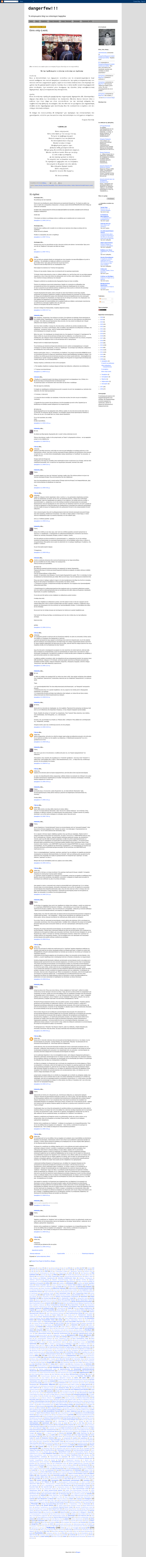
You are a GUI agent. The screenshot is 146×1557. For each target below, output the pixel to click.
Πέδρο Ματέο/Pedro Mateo (69, 1439)
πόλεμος (92, 1445)
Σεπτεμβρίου (105, 376)
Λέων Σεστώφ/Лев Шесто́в (46, 1389)
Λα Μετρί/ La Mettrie (74, 1384)
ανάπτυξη (80, 1286)
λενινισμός (81, 1386)
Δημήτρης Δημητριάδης (87, 1323)
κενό (75, 1372)
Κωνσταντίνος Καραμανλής (64, 1381)
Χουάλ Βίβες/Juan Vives (56, 1518)
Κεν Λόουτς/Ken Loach (34, 1372)
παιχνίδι (37, 1438)
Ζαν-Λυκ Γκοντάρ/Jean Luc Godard (81, 1348)
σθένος (74, 1465)
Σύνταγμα (52, 1476)
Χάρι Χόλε (90, 1513)
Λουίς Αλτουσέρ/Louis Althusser (67, 1392)
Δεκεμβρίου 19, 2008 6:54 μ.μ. (42, 939)
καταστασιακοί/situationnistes (47, 1370)
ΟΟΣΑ (59, 1434)
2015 (51, 1271)
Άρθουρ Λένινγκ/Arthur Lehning (46, 1296)
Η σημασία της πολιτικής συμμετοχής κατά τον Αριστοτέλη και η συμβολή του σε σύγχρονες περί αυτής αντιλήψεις (107, 261)
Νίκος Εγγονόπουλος (48, 1424)
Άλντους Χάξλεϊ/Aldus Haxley (48, 1286)
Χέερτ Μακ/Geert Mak (83, 1515)
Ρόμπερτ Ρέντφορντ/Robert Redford (54, 1458)
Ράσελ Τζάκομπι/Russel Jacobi (62, 1451)
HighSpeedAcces (35, 1528)
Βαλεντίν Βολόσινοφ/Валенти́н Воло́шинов (46, 1300)
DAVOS (51, 1524)
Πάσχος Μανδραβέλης (55, 1439)
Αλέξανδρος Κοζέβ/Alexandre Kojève (67, 1278)
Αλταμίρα (59, 1286)
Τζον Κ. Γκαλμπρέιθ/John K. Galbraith (50, 1485)
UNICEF (37, 1536)
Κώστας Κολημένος (48, 1382)
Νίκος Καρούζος (69, 1424)
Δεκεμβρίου (105, 361)
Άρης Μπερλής (32, 1296)
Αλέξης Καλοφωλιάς (82, 1281)
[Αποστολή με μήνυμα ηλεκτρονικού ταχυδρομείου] (53, 183)
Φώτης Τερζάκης (72, 1512)
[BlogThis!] (55, 183)
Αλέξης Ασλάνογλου (71, 1281)
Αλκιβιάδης (61, 1283)
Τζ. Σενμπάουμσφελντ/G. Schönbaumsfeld (66, 1482)
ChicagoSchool (75, 1522)
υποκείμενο (87, 1498)
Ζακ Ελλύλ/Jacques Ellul (64, 1345)
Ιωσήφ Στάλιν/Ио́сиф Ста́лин (38, 1364)
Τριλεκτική (43, 1495)
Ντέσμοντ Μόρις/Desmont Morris (65, 1429)
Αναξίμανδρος (72, 1286)
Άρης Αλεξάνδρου (76, 1294)
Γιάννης (36, 446)
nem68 (70, 1531)
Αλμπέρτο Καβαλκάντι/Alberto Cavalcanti (77, 1284)
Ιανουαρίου (105, 383)
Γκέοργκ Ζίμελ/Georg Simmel (45, 1316)
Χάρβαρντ (74, 1513)
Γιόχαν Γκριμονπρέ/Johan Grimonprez (55, 1313)
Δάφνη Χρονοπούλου (107, 242)
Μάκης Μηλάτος (71, 1396)
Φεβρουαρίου (105, 381)
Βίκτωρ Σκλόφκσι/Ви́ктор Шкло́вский (56, 1304)
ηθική (36, 1355)
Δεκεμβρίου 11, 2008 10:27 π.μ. (42, 310)
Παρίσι (91, 1438)
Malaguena (32, 1531)
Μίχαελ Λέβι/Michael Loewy (73, 1411)
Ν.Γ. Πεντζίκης (79, 1421)
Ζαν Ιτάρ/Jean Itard (34, 1348)
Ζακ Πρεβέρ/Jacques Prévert (71, 1347)
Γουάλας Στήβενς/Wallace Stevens (74, 1319)
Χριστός (86, 1518)
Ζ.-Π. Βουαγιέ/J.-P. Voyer (69, 1343)
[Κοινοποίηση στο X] (57, 183)
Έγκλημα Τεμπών (49, 1328)
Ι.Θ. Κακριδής (52, 1359)
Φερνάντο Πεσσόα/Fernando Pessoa (59, 1502)
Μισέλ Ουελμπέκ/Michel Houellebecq (53, 1409)
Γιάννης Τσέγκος (46, 1311)
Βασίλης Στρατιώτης (47, 1301)
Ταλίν (44, 1478)
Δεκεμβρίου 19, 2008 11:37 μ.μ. (42, 1084)
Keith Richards (76, 1529)
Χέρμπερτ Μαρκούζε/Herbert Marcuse (63, 1517)
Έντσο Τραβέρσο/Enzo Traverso (57, 1335)
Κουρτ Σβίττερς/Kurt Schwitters (63, 1377)
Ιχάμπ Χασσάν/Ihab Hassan (66, 1362)
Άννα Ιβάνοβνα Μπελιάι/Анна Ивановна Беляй (40, 1289)
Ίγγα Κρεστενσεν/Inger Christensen (46, 1360)
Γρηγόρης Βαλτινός (38, 1323)
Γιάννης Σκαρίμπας (36, 1311)
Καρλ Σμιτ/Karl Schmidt (87, 1367)
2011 (101, 352)
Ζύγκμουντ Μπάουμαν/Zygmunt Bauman (50, 1353)
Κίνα (93, 1372)
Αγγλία (76, 1273)
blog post (101, 77)
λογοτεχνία (50, 1391)
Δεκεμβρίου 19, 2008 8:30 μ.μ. (42, 979)
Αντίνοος (75, 1291)
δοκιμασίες (83, 1325)
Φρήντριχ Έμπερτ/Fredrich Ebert (61, 1510)
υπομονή (31, 1500)
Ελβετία (48, 1330)
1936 (93, 1268)
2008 (46, 1271)
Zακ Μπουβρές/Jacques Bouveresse (77, 1536)
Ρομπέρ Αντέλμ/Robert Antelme (79, 1456)
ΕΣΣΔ (71, 1340)
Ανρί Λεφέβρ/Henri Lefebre (85, 1289)
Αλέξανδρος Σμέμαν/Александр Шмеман (39, 1279)
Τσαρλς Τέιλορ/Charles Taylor (71, 1497)
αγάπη (70, 1273)
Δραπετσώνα (32, 1326)
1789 (43, 1268)
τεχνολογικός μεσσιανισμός (71, 1480)
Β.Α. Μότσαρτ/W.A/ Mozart (82, 1298)
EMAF (40, 1525)
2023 (101, 324)
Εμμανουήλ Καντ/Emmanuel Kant (62, 1333)
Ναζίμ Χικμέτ (89, 1421)
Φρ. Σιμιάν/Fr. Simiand (62, 1505)
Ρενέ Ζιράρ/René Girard (49, 1453)
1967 (75, 1269)
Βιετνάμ (59, 1303)
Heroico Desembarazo (107, 257)
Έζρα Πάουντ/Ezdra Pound (61, 1328)
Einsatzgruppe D (33, 1525)
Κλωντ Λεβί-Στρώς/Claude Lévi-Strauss (75, 1374)
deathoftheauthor (60, 1524)
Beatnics (87, 1520)
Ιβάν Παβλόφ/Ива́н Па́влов (78, 1359)
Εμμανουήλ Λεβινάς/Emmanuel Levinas (82, 1333)
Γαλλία (69, 1308)
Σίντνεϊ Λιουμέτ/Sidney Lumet (71, 1466)
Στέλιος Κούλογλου (33, 1473)
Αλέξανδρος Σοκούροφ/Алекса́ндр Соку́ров (62, 1279)
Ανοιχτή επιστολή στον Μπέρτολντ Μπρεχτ (106, 166)
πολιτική (40, 1446)
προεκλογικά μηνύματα (66, 1446)
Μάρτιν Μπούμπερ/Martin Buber (46, 1404)
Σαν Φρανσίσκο (45, 1461)
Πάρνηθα (31, 1439)
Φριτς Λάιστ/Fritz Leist (48, 1512)
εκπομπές (39, 1330)
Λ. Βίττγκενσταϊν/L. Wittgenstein (46, 1384)
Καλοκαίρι (32, 1365)
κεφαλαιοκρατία (84, 1372)
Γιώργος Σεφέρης (56, 1314)
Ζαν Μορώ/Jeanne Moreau (47, 1348)
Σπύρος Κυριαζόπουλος (67, 1470)
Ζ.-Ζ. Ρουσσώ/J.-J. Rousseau (54, 1343)
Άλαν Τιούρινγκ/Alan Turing (55, 1276)
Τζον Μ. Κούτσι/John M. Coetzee (82, 1485)
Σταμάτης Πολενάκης (34, 1471)
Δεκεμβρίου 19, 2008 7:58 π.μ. (42, 816)
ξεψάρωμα (39, 1433)
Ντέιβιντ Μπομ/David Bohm (82, 1428)
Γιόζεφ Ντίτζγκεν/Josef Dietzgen (74, 1311)
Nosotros (83, 1531)
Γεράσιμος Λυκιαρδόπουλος (85, 1308)
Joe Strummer (60, 1529)
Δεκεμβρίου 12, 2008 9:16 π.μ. (42, 464)
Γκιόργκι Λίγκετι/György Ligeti (36, 1318)
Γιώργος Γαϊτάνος (89, 1313)
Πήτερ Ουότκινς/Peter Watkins (51, 1443)
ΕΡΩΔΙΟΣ (60, 1340)
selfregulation (51, 1534)
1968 (80, 1269)
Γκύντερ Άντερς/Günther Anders (46, 1320)
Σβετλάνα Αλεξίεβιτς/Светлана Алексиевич (79, 1463)
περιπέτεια (90, 1439)
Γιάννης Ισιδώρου (61, 1310)
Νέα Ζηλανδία (73, 1423)
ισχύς (56, 1362)
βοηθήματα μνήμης (49, 1308)
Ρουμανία (53, 1460)
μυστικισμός (90, 1419)
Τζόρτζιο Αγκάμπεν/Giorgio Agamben (53, 1490)
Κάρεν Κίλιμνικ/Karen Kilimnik (56, 1365)
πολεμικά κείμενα (82, 1445)
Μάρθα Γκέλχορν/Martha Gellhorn (69, 1399)
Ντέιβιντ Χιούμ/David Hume (49, 1429)
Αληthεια (55, 1283)
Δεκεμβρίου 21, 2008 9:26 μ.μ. (42, 1232)
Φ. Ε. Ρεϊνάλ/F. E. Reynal (42, 1500)
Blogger (78, 1552)
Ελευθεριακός (32, 1331)
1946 (49, 1269)
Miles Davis (47, 1531)
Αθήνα (55, 1274)
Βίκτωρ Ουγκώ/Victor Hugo (86, 1303)
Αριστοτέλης (84, 1296)
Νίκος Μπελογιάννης (80, 1424)
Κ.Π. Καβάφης (51, 1364)
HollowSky (37, 315)
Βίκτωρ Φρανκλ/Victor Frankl (75, 1304)
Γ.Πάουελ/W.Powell (61, 1308)
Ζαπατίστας (49, 1350)
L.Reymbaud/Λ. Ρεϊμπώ (87, 1529)
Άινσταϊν (78, 1274)
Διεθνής (67, 1325)
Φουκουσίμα (87, 1503)
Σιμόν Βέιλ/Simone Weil (84, 1465)
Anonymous (101, 75)
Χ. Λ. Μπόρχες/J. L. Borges (84, 1512)
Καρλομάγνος (32, 1369)
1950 (58, 1269)
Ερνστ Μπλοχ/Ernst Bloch (50, 1340)
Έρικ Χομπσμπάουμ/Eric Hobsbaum (43, 1338)
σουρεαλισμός (50, 1470)
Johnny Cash (68, 1529)
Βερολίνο (48, 1303)
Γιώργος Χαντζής (38, 185)
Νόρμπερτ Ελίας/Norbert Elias (69, 1426)
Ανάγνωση (104, 269)
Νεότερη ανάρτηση (35, 1253)
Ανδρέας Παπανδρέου (45, 1288)
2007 (101, 386)
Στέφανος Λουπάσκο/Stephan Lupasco (77, 1473)
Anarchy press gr (105, 223)
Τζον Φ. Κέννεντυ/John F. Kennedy (81, 1487)
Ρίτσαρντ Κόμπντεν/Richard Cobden (38, 1455)
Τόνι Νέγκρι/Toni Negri (63, 1493)
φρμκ (56, 1512)
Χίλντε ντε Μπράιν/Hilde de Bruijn (85, 1517)
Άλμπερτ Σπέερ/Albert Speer (42, 1284)
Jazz (37, 1529)
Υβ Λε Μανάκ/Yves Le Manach (45, 1498)
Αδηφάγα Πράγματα (105, 139)
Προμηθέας (90, 1446)
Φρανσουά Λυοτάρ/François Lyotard (84, 185)
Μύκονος (83, 1419)
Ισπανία (37, 1362)
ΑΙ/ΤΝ (61, 1274)
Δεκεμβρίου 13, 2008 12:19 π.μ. (42, 627)
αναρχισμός (89, 1286)
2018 (101, 336)
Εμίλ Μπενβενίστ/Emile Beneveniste (61, 1331)
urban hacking (45, 1536)
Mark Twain (39, 1531)
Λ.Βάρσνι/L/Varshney (63, 1384)
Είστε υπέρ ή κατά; (106, 371)
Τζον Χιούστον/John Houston (49, 1488)
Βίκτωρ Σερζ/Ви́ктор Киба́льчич (36, 1304)
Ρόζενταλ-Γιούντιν (54, 1456)
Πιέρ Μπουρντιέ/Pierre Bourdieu (80, 1443)
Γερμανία (31, 1310)
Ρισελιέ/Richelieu (81, 1453)
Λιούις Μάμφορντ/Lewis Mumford (79, 1389)
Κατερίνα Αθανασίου (61, 1370)
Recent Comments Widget (109, 97)
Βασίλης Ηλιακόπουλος (35, 1301)
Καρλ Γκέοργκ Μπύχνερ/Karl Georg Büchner (75, 1365)
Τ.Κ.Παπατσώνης (80, 1476)
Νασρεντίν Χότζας (57, 1423)
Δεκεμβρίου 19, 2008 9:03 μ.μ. (42, 1031)
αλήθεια (47, 1283)
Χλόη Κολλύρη (46, 1518)
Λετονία (90, 1387)
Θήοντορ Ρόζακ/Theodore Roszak (70, 1357)
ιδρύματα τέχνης (60, 1360)
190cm (78, 1268)
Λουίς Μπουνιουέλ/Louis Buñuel (84, 1392)
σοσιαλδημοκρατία (74, 1468)
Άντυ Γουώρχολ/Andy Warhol (80, 1293)
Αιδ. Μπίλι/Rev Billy (69, 1274)
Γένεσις (75, 1308)
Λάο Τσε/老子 (59, 1386)
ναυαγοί (65, 1423)
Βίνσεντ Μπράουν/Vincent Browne (43, 1306)
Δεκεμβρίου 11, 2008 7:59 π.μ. (42, 252)
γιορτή (85, 1311)
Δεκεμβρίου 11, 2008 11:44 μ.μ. (42, 423)
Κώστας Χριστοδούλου (73, 1382)
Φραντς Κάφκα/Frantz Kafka (55, 1508)
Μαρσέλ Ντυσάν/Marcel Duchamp (42, 1402)
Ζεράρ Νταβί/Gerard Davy (87, 1350)
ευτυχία (42, 1343)
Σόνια (67, 1468)
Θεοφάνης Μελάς (48, 1357)
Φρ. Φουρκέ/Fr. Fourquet (75, 1505)
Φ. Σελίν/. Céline (53, 1500)
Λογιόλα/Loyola (34, 1391)
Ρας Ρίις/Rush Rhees (46, 1451)
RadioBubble (39, 1533)
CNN (89, 1522)
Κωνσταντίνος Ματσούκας (78, 1381)
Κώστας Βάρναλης (90, 1381)
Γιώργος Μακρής (33, 1314)
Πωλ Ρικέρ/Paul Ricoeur (48, 1450)
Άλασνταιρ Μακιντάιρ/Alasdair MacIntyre (73, 1276)
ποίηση (73, 185)
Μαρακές (57, 1399)
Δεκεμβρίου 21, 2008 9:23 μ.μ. (42, 1205)
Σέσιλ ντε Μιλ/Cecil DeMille (65, 1465)
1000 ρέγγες (32, 1268)
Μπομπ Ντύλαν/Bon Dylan (35, 1419)
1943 (41, 1269)
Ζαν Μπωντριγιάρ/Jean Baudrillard (63, 1348)
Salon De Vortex (33, 1534)
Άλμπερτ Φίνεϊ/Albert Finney (58, 1284)
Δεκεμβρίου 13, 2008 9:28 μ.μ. (42, 742)
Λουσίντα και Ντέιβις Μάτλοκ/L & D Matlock (55, 1394)
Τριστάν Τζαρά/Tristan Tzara (55, 1495)
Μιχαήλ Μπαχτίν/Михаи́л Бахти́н (65, 1412)
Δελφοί (67, 1323)
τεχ (92, 1478)
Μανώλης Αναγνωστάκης (64, 185)
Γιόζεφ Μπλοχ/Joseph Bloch (58, 1311)
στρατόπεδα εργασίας (59, 1475)
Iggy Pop (68, 1528)
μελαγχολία (78, 1404)
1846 (52, 1268)
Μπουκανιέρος (47, 1419)
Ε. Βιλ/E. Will (64, 1326)
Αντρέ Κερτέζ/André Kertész (47, 1293)
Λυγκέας (69, 1394)
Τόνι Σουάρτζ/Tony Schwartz (78, 1493)
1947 (54, 1269)
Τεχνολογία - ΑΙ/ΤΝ (87, 21)
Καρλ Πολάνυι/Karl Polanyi (73, 1367)
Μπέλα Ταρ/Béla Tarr (82, 1416)
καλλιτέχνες (89, 1364)
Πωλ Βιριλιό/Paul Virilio (46, 1448)
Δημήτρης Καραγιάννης (35, 1325)
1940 (36, 1269)
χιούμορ (31, 1519)
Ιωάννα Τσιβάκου (79, 1362)
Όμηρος (47, 1434)
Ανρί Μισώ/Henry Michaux (35, 1291)
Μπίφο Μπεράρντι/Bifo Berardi (70, 1418)
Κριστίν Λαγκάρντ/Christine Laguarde (58, 1379)
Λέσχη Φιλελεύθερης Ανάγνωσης (79, 1387)
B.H (99, 62)
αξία (39, 1295)
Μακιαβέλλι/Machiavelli (82, 1396)
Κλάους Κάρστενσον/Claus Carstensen (40, 1374)
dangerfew (34, 1524)
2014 (101, 345)
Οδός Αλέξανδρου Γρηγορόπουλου (106, 366)
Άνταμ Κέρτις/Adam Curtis (65, 1291)
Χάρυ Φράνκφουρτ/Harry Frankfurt (57, 1515)
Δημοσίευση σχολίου (37, 1250)
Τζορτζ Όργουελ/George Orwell (80, 1488)
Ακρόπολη (32, 1276)
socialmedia (72, 1534)
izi (30, 187)
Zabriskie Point (90, 1536)
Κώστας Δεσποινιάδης (36, 1382)
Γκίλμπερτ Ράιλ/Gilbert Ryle (85, 1316)
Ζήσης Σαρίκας (59, 1352)
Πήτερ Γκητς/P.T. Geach (57, 1441)
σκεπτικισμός (89, 1466)
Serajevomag (59, 1534)
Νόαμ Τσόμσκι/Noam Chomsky (54, 1426)
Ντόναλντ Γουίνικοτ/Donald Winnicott (50, 1431)
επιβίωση (57, 1336)
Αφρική (55, 1298)
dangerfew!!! (43, 8)
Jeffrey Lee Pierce (44, 1529)
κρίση (84, 1377)
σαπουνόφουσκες (56, 1461)
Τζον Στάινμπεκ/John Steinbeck (62, 1487)
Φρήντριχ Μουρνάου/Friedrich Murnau (79, 1510)
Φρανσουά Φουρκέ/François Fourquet (38, 1508)
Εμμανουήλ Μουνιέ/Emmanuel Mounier (38, 1335)
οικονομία (69, 1433)
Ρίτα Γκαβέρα (90, 1453)
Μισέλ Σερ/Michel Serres (83, 1409)
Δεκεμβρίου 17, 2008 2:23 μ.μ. (42, 800)
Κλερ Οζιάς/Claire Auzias (57, 1374)
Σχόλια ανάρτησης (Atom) (43, 1256)
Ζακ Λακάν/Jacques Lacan (83, 1345)
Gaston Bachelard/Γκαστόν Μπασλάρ (78, 1525)
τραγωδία (89, 1493)
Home (31, 21)
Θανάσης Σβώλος (51, 1355)
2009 (101, 356)
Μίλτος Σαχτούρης (52, 1408)
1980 (93, 1269)
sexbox (66, 1534)
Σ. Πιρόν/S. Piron (87, 1460)
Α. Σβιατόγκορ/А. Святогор (75, 1271)
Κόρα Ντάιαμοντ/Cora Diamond (67, 1376)
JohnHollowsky (102, 52)
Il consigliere (104, 369)
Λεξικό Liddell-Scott (34, 1387)
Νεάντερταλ (89, 1423)
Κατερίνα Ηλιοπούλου (74, 1370)
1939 (32, 1269)
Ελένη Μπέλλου (79, 1330)
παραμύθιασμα (83, 1438)
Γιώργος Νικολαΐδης (45, 1314)
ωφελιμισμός (41, 1520)
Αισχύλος (83, 1274)
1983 (32, 1271)
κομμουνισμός (33, 1376)
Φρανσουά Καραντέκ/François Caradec (63, 1507)
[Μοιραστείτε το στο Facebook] (59, 183)
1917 (83, 1268)
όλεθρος (40, 1435)
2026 (101, 317)
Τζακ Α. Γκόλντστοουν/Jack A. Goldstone (51, 1483)
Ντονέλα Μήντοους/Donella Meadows (70, 1431)
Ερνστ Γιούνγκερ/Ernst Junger (80, 1338)
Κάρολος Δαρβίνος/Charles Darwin (48, 1369)
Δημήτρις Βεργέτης (47, 1325)
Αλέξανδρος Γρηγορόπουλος (47, 1278)
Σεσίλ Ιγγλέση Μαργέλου (51, 1465)
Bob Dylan (44, 1522)
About (37, 21)
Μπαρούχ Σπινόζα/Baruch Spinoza (50, 1416)
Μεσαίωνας (32, 1406)
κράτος (76, 1377)
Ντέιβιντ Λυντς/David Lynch (67, 1428)
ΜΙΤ (64, 1411)
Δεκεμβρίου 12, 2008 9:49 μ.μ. (42, 552)
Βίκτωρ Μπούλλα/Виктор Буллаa (70, 1303)
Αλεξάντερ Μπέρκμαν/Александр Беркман (53, 1281)
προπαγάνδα (33, 1448)
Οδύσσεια (61, 1433)
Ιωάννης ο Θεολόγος (89, 1362)
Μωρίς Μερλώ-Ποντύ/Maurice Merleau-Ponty (40, 1421)
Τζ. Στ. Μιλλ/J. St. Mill (83, 1482)
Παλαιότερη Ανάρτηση (88, 1253)
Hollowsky (50, 1528)
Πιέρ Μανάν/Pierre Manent (66, 1443)
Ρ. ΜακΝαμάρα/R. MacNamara (64, 1450)
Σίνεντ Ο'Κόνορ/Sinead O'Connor (55, 1466)
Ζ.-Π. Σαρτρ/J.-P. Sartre (47, 1345)
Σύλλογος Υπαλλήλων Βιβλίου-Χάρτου (38, 1476)
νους (79, 1426)
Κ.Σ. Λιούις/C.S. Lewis (62, 1364)
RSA (92, 1533)
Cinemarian (83, 1522)
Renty (63, 1533)
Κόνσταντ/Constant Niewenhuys (48, 1376)
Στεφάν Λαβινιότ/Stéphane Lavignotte (57, 1473)
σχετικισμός (59, 1476)
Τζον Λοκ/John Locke (66, 1485)
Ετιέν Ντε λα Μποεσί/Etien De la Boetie (83, 1340)
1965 (71, 1269)
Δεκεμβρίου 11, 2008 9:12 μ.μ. (42, 371)
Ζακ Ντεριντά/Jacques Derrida (54, 1347)
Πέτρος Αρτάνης (33, 1441)
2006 (41, 1271)
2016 (101, 340)
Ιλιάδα (76, 1360)
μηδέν (76, 1406)
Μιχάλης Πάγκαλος (40, 1414)
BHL (33, 1522)
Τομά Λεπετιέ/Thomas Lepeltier (49, 1492)
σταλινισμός (78, 1470)
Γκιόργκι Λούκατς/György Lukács (53, 1318)
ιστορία (49, 1362)
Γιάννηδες (39, 1310)
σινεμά (41, 1467)
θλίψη (81, 1357)
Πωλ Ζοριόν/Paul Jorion (73, 1448)
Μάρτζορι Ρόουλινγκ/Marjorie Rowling (77, 1402)
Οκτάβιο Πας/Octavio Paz (82, 1433)
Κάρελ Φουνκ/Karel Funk (42, 1365)
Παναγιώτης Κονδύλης (48, 1438)
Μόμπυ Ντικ (48, 1414)
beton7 (92, 1520)
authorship (73, 1520)
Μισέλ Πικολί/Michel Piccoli (70, 1409)
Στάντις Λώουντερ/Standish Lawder (83, 1471)
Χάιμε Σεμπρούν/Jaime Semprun (57, 1513)
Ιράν (80, 1360)
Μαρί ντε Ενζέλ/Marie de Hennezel (86, 1399)
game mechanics (64, 1525)
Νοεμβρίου (105, 374)
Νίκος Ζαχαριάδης (59, 1424)
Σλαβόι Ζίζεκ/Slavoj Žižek (58, 1468)
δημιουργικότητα (58, 1325)
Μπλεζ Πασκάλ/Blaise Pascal (86, 1418)
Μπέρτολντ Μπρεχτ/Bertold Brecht (52, 1418)
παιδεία (31, 1438)
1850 (60, 1268)
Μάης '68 (37, 1396)
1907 (73, 1268)
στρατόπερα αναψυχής (73, 1475)
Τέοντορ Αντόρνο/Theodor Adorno (81, 1478)
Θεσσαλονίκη (57, 1357)
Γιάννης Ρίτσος (90, 1310)
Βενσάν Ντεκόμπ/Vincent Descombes (82, 1301)
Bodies (57, 1522)
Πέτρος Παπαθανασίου (44, 1441)
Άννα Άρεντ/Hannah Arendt (85, 1288)
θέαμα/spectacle (71, 1355)
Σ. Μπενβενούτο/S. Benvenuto (72, 1460)
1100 (39, 1268)
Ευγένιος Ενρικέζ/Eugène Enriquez (37, 1341)
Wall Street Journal (56, 1536)
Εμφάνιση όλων (111, 291)
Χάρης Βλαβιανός (82, 1513)
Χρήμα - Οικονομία (66, 21)
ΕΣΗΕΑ (66, 1340)
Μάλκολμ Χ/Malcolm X (47, 1397)
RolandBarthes (85, 1533)
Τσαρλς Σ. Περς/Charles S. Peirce (54, 1497)
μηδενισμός (84, 1406)
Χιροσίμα (39, 1518)
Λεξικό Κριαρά (89, 1386)
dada (93, 1522)
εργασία (83, 1336)
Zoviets (32, 1538)
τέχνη (31, 1480)
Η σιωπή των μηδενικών (107, 363)
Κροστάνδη (45, 1381)
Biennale (38, 1522)
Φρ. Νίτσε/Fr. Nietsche (47, 1505)
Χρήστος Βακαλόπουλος (77, 1518)
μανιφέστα (58, 1397)
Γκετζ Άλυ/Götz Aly (59, 1316)
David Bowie (45, 1524)
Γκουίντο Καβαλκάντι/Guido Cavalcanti (73, 1318)
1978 (88, 1269)
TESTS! (90, 1534)
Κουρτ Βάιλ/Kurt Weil (47, 1377)
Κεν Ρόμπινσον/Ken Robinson (49, 1372)
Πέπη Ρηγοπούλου (81, 1439)
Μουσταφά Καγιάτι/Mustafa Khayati (85, 1414)
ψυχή (33, 1520)
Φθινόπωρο (72, 1502)
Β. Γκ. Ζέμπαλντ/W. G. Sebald (66, 1298)
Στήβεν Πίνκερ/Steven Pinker (43, 1475)
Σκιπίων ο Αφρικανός (34, 1468)
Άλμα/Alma (79, 1283)
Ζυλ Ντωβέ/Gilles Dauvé (69, 1353)
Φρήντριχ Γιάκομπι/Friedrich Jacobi (44, 1510)
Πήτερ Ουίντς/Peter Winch (35, 1443)
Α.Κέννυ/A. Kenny (88, 1271)
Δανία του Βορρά (49, 1323)
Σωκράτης (66, 1476)
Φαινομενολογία (73, 1500)
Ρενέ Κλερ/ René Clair (64, 1453)
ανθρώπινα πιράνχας (58, 1288)
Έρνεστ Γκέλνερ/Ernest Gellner (62, 1338)
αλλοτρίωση (70, 1283)
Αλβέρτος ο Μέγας (88, 1276)
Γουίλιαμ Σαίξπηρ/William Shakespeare (73, 1321)
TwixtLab (31, 1536)
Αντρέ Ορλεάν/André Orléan (63, 1293)
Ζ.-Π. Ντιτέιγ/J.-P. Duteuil (84, 1343)
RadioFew (44, 21)
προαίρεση (55, 1446)
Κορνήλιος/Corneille (34, 1377)
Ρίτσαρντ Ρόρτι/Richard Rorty (73, 1455)
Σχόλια (103, 302)
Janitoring (31, 1529)
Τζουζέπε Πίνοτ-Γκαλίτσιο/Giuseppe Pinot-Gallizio (76, 1490)
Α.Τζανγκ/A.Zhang (62, 1273)
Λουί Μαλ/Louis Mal (81, 1391)
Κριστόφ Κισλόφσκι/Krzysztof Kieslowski (78, 1379)
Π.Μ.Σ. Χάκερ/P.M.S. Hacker (85, 1436)
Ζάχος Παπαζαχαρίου (73, 1350)
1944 (45, 1269)
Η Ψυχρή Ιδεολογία (105, 126)
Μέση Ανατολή (40, 1406)
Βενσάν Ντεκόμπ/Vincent (64, 1301)
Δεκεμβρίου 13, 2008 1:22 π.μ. (42, 665)
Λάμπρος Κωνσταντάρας (48, 1386)
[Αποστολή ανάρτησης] (50, 183)
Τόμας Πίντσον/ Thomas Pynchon (81, 1492)
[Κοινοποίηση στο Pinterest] (61, 183)
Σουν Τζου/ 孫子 (41, 1470)
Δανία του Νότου (60, 1323)
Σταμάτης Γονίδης (88, 1470)
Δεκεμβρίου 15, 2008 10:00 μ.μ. (42, 781)
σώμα (72, 1476)
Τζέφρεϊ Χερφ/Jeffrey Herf (87, 1483)
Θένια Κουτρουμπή (83, 1355)
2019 (101, 333)
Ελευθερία (88, 1330)
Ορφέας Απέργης (67, 1434)
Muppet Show (63, 1531)
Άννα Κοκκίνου (57, 1289)
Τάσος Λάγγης (67, 1478)
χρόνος (92, 1519)
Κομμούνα (90, 1374)
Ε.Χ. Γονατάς (40, 1328)
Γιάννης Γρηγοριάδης (49, 1310)
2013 (101, 347)
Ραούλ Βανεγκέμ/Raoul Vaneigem (81, 1450)
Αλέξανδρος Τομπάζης (81, 1279)
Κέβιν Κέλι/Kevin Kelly (87, 1370)
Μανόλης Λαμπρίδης (70, 1397)
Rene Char (57, 1533)
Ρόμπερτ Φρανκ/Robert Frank (71, 1458)
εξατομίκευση (71, 1335)
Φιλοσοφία (77, 21)
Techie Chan (104, 207)
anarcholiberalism (55, 1520)
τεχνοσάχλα (87, 1480)
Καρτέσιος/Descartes (65, 1369)
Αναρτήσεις (104, 299)
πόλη (33, 1446)
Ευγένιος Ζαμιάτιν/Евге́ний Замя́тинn (57, 1341)
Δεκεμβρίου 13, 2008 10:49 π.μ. (42, 727)
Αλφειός (65, 1286)
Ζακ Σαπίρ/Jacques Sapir (86, 1347)
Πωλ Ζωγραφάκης (85, 1448)
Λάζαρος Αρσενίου (85, 1384)
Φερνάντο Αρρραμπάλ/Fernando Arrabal (38, 1502)
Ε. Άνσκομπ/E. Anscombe (52, 1326)
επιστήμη (64, 1336)
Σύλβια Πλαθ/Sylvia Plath (87, 1475)
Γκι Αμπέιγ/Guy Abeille (71, 1316)
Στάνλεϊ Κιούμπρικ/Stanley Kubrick (65, 1471)
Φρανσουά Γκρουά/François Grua (43, 1507)
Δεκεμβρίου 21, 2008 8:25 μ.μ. (42, 1195)
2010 (101, 354)
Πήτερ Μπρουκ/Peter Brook (86, 1441)
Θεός (39, 1357)
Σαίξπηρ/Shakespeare (34, 1461)
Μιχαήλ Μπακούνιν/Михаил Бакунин (46, 1412)
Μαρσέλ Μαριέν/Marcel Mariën (76, 1401)
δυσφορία (40, 1326)
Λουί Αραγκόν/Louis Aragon (68, 1391)
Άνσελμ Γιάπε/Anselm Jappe (50, 1291)
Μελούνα (85, 1404)
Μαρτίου (104, 379)
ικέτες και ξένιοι (69, 1360)
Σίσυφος (82, 1466)
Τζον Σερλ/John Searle (46, 1487)
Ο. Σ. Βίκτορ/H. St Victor (50, 1433)
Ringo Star (77, 1533)
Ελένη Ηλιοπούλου (69, 1330)
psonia (31, 1533)
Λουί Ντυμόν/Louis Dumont (50, 1392)
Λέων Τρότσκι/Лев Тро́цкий (61, 1389)
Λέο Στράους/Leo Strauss (48, 1387)
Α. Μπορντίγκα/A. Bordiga (61, 1271)
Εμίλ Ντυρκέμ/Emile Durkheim (78, 1331)
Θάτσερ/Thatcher (61, 1355)
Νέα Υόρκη (82, 1423)
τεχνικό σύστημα (42, 1480)
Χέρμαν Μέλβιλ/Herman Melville (45, 1517)
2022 (101, 326)
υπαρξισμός (79, 1498)
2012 (101, 349)
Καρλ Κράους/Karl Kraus (41, 1367)
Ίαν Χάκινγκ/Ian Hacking (63, 1359)
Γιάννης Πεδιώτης (80, 1310)
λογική (92, 1389)
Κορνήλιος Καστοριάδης (48, 185)
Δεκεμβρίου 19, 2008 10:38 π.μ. (42, 863)
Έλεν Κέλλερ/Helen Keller (57, 1330)
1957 (67, 1269)
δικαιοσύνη (74, 1325)
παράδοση (75, 1438)
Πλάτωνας (57, 1444)
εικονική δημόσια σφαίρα (76, 1328)
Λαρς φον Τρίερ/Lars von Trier (70, 1386)
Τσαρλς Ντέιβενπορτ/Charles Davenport (80, 1495)
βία (54, 1303)
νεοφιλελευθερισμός (34, 1424)
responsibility (70, 1533)
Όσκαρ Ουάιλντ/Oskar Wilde (81, 1434)
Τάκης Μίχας (37, 1478)
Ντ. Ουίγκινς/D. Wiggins (40, 1428)
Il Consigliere (76, 1528)
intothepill (83, 1528)
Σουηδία (33, 1470)
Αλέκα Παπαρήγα (33, 1278)
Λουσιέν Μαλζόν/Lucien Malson (36, 1394)
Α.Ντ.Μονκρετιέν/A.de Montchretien (47, 1273)
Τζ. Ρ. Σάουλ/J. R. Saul (48, 1482)
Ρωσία (59, 1460)
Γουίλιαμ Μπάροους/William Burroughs (53, 1321)
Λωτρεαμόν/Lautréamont (79, 1394)
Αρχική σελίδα (61, 1253)
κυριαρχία (52, 1381)
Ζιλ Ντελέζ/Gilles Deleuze (71, 1352)
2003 (37, 1271)
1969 (84, 1269)
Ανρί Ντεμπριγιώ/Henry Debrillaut (69, 1289)
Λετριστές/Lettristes (33, 1389)
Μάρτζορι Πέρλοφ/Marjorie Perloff (59, 1402)
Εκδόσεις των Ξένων (106, 250)
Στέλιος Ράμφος (43, 1473)
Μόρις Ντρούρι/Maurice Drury (59, 1414)
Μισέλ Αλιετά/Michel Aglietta (35, 1409)
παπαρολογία (67, 1438)
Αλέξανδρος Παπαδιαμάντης (85, 1278)
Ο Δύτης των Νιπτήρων (107, 276)
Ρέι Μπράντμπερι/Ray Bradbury (80, 1451)
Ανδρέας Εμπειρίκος (34, 1288)
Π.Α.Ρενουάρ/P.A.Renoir (70, 1436)
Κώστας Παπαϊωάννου (60, 1382)
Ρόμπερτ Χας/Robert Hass (86, 1458)
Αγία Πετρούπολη (85, 1273)
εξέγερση (81, 1335)
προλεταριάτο (79, 1446)
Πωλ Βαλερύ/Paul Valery (60, 1448)
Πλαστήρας (50, 1444)
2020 (101, 331)
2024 (101, 322)
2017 (101, 338)
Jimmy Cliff (52, 1529)
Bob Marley (51, 1522)
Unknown (36, 377)
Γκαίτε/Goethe (32, 1316)
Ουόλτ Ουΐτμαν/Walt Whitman (56, 1436)
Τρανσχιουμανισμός (33, 1495)
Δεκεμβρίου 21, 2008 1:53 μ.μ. (42, 1129)
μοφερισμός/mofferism (34, 1416)
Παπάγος (59, 1438)
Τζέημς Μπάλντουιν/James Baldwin (71, 1483)
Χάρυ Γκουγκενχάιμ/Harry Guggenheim (38, 1515)
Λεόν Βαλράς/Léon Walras (62, 1387)
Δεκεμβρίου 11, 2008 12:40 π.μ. (42, 220)
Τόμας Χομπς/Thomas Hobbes (48, 1493)
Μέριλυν (91, 1404)
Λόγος (56, 185)
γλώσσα (60, 1320)
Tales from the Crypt (82, 1534)
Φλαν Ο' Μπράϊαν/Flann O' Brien (74, 1503)
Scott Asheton (43, 1534)
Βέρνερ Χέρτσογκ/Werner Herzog (36, 1303)
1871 (64, 1268)
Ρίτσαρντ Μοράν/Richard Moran (56, 1455)
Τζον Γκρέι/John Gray (34, 1485)
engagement (47, 1525)
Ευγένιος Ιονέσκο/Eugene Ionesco (77, 1341)
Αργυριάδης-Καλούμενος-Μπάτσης (62, 1294)
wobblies (64, 1536)
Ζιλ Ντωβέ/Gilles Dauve (85, 1352)
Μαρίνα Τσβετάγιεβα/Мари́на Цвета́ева (40, 1401)
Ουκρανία (44, 1436)
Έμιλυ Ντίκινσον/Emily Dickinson (43, 1333)
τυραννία (31, 1498)
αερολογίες (43, 1274)
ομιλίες (53, 1435)
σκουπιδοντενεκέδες (45, 1468)
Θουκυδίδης (44, 1359)
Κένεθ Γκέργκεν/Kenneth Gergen (64, 1372)
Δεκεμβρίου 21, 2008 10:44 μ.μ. (42, 1246)
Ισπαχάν (43, 1362)
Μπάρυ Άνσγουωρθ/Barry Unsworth (68, 1416)
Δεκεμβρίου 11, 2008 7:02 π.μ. (42, 237)
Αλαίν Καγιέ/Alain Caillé (42, 1276)
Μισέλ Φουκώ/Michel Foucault (51, 1411)
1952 (62, 1269)
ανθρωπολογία (72, 1288)
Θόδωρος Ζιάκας (35, 1359)
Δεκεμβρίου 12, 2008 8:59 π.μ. (42, 441)
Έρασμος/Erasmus (74, 1336)
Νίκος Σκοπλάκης (90, 1424)
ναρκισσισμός (45, 1423)
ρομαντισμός (65, 1456)
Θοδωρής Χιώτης (90, 1357)
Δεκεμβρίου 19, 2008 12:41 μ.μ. (42, 894)
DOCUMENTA (89, 1524)
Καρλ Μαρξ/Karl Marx (56, 1367)
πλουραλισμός (65, 1444)
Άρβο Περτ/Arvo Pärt (48, 1294)
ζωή (78, 1354)
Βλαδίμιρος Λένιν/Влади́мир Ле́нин (72, 1306)
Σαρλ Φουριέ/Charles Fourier (59, 1463)
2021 (101, 329)
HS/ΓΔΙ (62, 1528)
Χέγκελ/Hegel (71, 1515)
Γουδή (86, 1319)
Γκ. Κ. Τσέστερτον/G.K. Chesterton (83, 1314)
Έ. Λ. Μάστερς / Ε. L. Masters (76, 1326)
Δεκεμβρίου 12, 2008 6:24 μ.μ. (42, 521)
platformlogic (90, 1531)
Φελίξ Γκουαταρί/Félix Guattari (86, 1500)
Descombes (68, 1524)
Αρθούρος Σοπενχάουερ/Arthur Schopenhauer (67, 1296)
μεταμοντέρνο (50, 1406)
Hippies (43, 1528)
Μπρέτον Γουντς (57, 1419)
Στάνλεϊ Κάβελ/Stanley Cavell (48, 1471)
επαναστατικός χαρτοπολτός (46, 1336)
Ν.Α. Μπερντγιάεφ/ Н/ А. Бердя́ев (64, 1421)
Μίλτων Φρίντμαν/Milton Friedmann (67, 1408)
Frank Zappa (55, 1525)
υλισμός (71, 1498)
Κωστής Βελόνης (84, 1382)
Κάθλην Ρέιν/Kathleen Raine (76, 1364)
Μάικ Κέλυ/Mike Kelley (47, 1396)
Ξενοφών (31, 1433)
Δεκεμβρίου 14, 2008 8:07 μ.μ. (42, 763)
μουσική (70, 1414)
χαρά (68, 1513)
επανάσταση (32, 1336)
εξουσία (88, 1335)
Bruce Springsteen (65, 1522)
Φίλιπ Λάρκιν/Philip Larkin (88, 1502)
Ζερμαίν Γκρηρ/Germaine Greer (36, 1352)
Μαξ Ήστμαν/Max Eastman (47, 1399)
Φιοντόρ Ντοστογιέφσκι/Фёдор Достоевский (52, 1503)
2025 (101, 319)
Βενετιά (55, 1301)
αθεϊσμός (50, 1274)
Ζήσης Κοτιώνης (50, 1352)
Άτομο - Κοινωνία (54, 21)
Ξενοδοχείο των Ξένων (86, 1431)
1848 (56, 1268)
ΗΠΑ (43, 1355)
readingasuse (49, 1533)
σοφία (57, 1470)
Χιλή (75, 1517)
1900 (69, 1268)
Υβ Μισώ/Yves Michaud (61, 1498)
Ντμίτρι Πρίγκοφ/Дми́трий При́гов (82, 1429)
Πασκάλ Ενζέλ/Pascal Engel (42, 1439)
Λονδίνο (58, 1391)
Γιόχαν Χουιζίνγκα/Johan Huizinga (74, 1313)
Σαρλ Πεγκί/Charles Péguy (43, 1463)
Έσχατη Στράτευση (105, 152)
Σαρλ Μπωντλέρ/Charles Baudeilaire (72, 1461)
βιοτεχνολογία (57, 1306)
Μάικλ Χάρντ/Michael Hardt (60, 1396)
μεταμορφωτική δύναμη (64, 1406)
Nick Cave (76, 1531)
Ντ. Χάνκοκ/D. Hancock (53, 1428)
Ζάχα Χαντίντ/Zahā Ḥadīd (61, 1350)
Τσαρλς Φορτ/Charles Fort (86, 1497)
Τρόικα (66, 1495)
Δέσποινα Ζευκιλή (76, 1323)
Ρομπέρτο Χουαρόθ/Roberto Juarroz (38, 1460)
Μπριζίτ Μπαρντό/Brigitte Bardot (71, 1419)
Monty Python (55, 1531)
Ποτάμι (48, 1446)
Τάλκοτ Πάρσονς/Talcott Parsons (54, 1478)
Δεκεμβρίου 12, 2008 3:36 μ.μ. (42, 487)
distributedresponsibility (79, 1524)
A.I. (48, 1520)
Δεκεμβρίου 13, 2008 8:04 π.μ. (42, 697)
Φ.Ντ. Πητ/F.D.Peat (63, 1500)
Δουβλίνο (90, 1325)
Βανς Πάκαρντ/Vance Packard (85, 1300)
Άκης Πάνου (90, 1274)
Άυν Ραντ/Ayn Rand (46, 1298)
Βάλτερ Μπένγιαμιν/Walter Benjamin (66, 1300)
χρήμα (66, 1519)
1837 (47, 1268)
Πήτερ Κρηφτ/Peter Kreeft (72, 1441)
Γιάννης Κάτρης (71, 1310)
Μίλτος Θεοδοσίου (41, 1408)
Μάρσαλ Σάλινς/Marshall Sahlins (60, 1401)
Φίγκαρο (79, 1502)
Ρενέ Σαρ (73, 1453)
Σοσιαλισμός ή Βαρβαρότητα (87, 1468)
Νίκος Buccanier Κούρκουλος (38, 1426)
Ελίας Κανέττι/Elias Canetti (44, 1331)
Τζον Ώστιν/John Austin (64, 1488)
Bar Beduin (80, 1520)
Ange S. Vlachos (65, 1520)
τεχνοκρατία (55, 1480)
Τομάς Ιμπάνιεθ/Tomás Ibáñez (65, 1492)
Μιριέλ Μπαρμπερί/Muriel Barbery (85, 1408)
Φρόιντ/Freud (64, 1512)
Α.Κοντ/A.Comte (33, 1273)
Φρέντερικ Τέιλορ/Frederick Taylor (71, 1508)
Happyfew (91, 1525)
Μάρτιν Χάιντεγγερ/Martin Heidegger (64, 1404)
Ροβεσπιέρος (87, 1455)
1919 (89, 1268)
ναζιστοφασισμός (34, 1423)
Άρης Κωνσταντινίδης (88, 1294)
